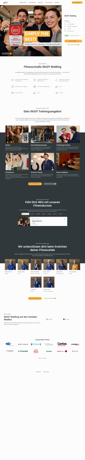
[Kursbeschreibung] (42, 221)
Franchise (56, 2)
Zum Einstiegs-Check (72, 44)
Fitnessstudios (22, 2)
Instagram (50, 319)
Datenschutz (46, 371)
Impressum (38, 371)
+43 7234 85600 (70, 24)
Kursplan (69, 28)
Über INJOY (40, 2)
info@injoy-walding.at (71, 26)
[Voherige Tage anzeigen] (19, 214)
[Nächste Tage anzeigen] (66, 214)
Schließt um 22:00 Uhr (72, 35)
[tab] (25, 214)
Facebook (67, 319)
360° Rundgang (5, 53)
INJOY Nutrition (70, 31)
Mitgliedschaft (32, 2)
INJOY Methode (49, 2)
